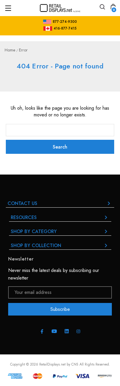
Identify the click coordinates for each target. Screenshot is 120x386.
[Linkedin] (66, 331)
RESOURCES (24, 217)
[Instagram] (78, 331)
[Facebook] (42, 331)
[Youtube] (54, 331)
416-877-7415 (65, 28)
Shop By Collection (36, 245)
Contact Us (22, 203)
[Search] (101, 7)
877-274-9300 (65, 21)
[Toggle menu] (8, 8)
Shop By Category (34, 231)
